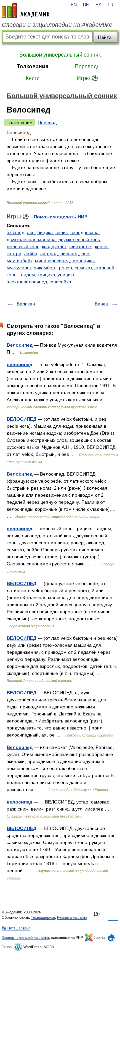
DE (86, 5)
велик (61, 232)
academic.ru (26, 10)
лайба (30, 253)
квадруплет (54, 246)
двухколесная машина (31, 239)
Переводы (88, 66)
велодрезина (84, 232)
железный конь (23, 246)
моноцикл (83, 260)
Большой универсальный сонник (60, 55)
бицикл (45, 232)
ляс (85, 253)
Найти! (105, 37)
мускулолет (19, 267)
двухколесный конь (79, 239)
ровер (65, 267)
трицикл (46, 274)
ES (98, 5)
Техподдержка (43, 917)
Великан (26, 303)
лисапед (69, 253)
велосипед (19, 364)
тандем (27, 274)
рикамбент (45, 267)
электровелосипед (27, 281)
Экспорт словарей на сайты (25, 937)
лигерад (49, 253)
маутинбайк (19, 260)
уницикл (66, 274)
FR (110, 5)
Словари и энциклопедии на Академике (57, 24)
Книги (33, 78)
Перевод (47, 122)
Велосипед (20, 345)
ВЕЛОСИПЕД (21, 419)
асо (31, 232)
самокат (83, 267)
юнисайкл (60, 281)
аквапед (15, 232)
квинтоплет (80, 246)
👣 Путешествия (16, 928)
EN (74, 5)
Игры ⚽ (87, 78)
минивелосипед (52, 260)
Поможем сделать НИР (60, 216)
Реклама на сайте (72, 917)
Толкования (32, 66)
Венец (101, 303)
